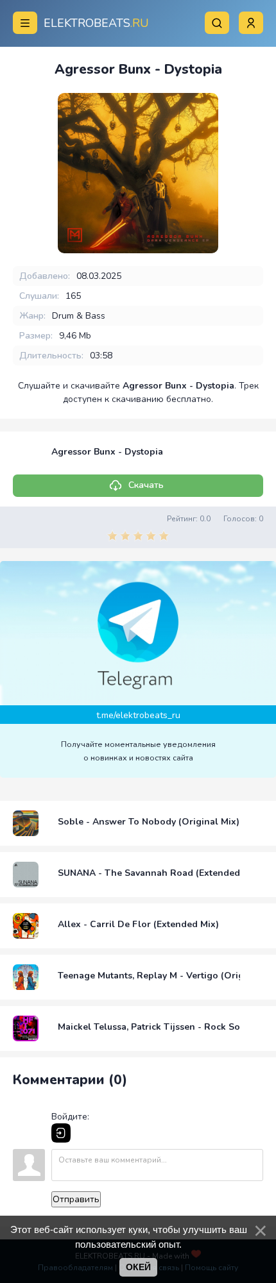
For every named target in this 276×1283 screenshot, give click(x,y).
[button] (251, 23)
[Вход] (61, 1133)
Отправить (76, 1199)
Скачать (146, 485)
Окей (138, 1267)
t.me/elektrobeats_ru (138, 715)
